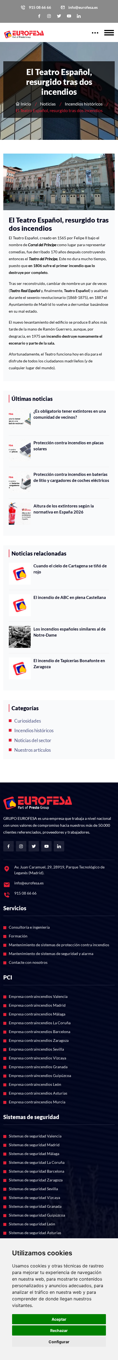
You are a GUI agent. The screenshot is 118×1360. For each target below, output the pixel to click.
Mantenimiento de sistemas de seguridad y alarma (51, 953)
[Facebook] (39, 16)
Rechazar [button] (59, 1330)
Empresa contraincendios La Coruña (40, 1022)
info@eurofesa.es (83, 7)
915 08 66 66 (40, 7)
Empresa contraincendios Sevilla (36, 1049)
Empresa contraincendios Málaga (37, 1014)
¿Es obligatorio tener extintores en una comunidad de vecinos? (69, 414)
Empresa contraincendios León (35, 1084)
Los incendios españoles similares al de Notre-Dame (69, 632)
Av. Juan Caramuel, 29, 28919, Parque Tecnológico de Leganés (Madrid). (59, 870)
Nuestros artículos (32, 750)
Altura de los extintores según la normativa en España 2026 (63, 509)
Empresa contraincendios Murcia (37, 1102)
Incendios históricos (84, 103)
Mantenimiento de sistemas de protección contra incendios (59, 944)
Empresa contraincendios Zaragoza (39, 1040)
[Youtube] (68, 16)
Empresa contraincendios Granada (38, 1066)
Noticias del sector (32, 740)
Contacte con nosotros (28, 962)
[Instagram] (49, 16)
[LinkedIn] (78, 16)
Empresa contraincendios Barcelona (39, 1031)
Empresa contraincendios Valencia (38, 996)
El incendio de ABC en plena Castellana (69, 597)
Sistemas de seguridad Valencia (35, 1136)
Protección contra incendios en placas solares (68, 445)
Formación (18, 936)
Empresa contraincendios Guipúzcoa (40, 1075)
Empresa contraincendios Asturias (38, 1093)
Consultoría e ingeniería (29, 927)
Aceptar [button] (59, 1319)
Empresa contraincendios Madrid (37, 1005)
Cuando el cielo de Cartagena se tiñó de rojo (70, 568)
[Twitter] (59, 16)
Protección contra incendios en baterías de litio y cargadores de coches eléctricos (71, 477)
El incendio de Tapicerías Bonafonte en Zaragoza (69, 663)
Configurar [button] (59, 1341)
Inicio (25, 103)
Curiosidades (27, 721)
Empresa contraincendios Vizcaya (37, 1058)
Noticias (48, 103)
